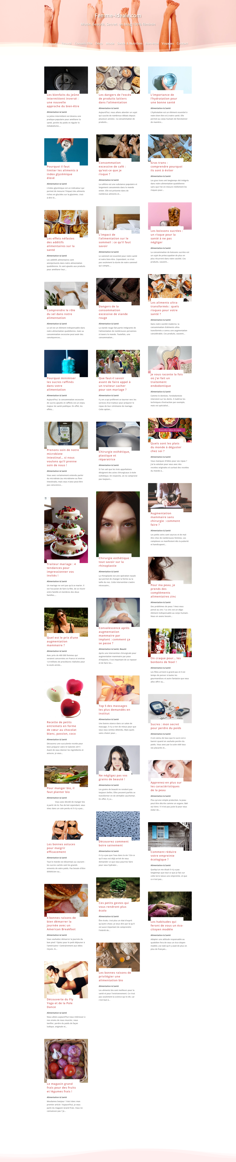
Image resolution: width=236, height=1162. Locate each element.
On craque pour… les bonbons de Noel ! (166, 660)
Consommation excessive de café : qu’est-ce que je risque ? (112, 168)
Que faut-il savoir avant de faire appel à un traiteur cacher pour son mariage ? (115, 383)
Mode (110, 44)
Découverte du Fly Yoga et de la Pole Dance (60, 1003)
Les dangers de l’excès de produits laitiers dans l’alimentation (115, 98)
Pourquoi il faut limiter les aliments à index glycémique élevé (62, 172)
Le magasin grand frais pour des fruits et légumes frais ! (61, 1087)
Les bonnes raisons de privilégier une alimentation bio (115, 976)
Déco (99, 44)
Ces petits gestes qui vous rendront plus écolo (114, 906)
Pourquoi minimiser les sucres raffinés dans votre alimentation (61, 383)
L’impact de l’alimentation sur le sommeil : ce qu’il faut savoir (115, 240)
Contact (182, 44)
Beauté (66, 44)
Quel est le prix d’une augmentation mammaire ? (62, 641)
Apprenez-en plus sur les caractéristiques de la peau (166, 786)
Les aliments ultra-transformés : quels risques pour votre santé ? (165, 308)
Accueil (53, 44)
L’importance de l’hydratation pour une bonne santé (164, 98)
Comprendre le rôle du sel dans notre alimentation (61, 314)
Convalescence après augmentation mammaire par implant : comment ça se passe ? (114, 635)
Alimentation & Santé (57, 112)
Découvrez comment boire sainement (114, 843)
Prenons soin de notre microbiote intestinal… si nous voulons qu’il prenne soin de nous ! (63, 457)
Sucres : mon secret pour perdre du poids (166, 726)
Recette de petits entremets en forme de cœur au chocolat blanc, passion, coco (61, 727)
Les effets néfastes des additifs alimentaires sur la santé (61, 244)
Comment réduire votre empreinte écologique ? (163, 855)
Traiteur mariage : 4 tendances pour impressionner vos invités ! (61, 569)
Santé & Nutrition (129, 44)
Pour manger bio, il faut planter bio (61, 790)
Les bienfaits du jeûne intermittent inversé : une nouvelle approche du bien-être (63, 100)
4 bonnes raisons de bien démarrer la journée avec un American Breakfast (61, 923)
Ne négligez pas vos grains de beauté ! (113, 777)
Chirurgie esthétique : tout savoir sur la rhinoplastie (115, 562)
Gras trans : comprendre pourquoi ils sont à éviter (166, 166)
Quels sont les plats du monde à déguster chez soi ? (166, 447)
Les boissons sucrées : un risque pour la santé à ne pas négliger (167, 236)
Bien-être (152, 44)
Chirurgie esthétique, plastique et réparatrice (114, 455)
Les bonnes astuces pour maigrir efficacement (61, 848)
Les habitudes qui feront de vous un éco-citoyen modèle (167, 925)
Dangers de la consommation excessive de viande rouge (113, 312)
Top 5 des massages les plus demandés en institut (114, 709)
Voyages (168, 44)
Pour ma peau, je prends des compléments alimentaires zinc (163, 590)
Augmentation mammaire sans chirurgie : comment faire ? (165, 519)
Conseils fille (83, 44)
